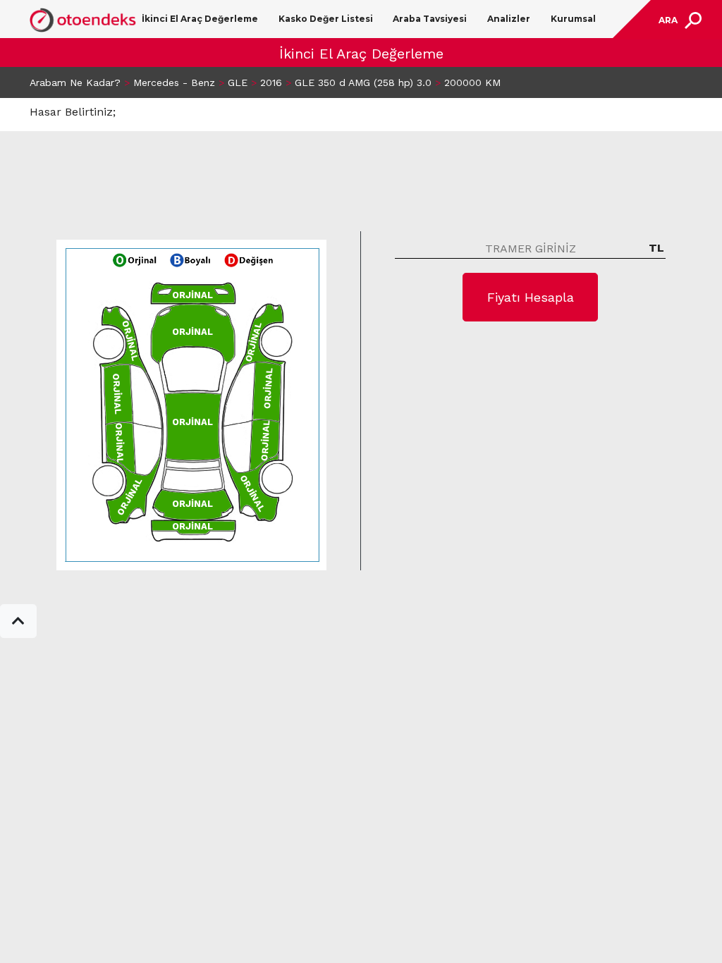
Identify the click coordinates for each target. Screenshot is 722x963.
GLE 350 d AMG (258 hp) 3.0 (363, 82)
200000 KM (472, 82)
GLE (237, 82)
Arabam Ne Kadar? (75, 82)
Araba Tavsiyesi (430, 18)
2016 (271, 82)
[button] (18, 621)
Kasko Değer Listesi (326, 18)
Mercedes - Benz (174, 82)
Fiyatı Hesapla (530, 297)
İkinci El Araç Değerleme (200, 18)
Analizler (508, 18)
